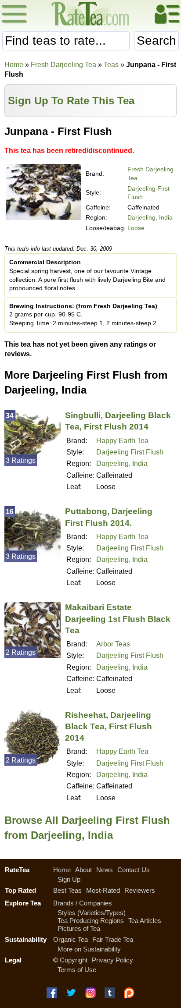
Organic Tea (70, 939)
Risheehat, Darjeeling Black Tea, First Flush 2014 (108, 726)
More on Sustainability (89, 949)
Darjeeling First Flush (129, 452)
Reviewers (139, 890)
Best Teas (67, 890)
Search (156, 40)
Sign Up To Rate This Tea (71, 100)
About (83, 869)
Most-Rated (103, 890)
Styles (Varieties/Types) (92, 912)
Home (13, 64)
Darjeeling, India (150, 217)
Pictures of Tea (79, 928)
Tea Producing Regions (91, 920)
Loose (136, 227)
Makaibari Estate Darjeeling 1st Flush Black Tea (117, 619)
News (104, 869)
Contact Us (133, 869)
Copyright (73, 960)
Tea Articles (144, 920)
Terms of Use (77, 969)
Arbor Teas (113, 644)
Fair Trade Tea (112, 939)
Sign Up (69, 879)
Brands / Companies (82, 903)
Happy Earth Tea (122, 440)
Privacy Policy (112, 960)
